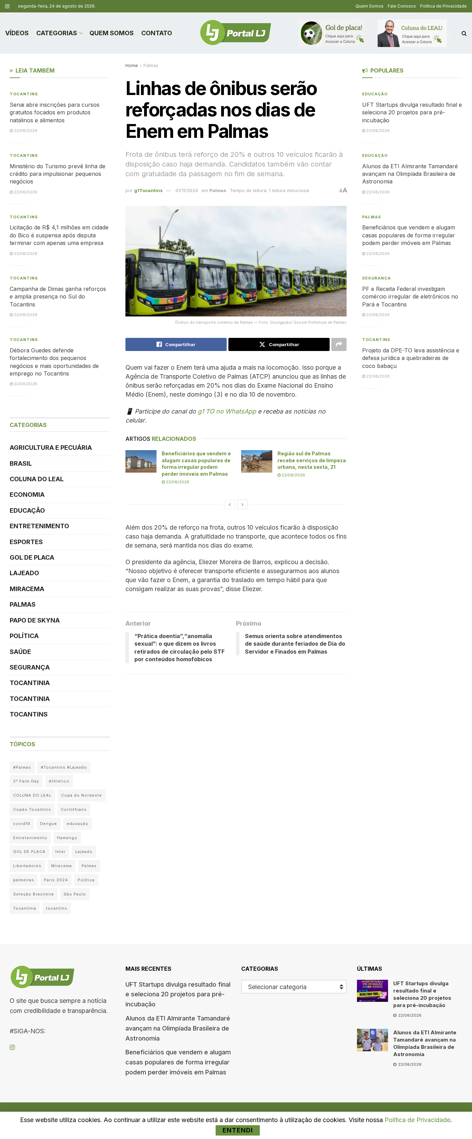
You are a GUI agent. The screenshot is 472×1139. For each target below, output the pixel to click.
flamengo (67, 837)
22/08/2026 (177, 482)
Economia (27, 494)
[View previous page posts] (230, 504)
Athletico (59, 781)
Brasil (21, 463)
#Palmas (22, 767)
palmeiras (23, 879)
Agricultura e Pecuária (51, 447)
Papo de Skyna (35, 620)
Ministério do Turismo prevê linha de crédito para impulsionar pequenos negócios (57, 174)
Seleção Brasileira (33, 894)
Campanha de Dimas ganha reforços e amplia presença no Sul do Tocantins (58, 296)
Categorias (56, 33)
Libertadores (27, 865)
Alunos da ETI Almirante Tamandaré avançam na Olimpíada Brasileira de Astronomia (410, 174)
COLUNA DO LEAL (37, 479)
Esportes (26, 541)
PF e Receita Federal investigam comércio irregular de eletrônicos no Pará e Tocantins (410, 296)
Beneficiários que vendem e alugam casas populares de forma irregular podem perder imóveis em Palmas (408, 235)
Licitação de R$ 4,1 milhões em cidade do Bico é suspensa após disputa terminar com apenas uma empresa (59, 235)
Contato (156, 33)
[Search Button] (464, 33)
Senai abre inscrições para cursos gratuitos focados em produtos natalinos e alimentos (55, 112)
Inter (60, 851)
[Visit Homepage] (235, 33)
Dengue (48, 823)
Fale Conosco (402, 6)
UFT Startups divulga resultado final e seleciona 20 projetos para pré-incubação (412, 112)
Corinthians (74, 809)
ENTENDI (238, 1130)
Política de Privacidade (443, 6)
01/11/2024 (187, 190)
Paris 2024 (56, 879)
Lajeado (24, 573)
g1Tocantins (148, 190)
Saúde (20, 651)
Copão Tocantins (32, 809)
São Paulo (75, 894)
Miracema (27, 588)
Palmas (150, 65)
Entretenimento (39, 526)
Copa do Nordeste (81, 795)
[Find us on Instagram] (7, 6)
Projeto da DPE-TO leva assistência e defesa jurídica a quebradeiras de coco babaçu (410, 358)
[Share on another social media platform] (339, 344)
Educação (27, 510)
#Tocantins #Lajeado (64, 767)
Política (24, 635)
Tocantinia (30, 682)
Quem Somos (370, 6)
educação (77, 823)
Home (131, 65)
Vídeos (17, 33)
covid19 (21, 823)
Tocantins (24, 94)
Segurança (30, 667)
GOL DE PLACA (32, 557)
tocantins (56, 908)
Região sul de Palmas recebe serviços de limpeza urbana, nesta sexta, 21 (311, 460)
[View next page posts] (242, 504)
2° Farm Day (26, 781)
